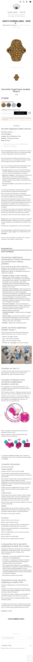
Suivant (24, 78)
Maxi (3, 340)
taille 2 (6, 458)
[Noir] (19, 105)
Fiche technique (7, 251)
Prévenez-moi (20, 113)
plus (10, 231)
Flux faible (13, 342)
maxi (14, 231)
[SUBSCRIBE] (30, 637)
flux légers (4, 233)
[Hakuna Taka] (16, 10)
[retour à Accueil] (15, 23)
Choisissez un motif (7, 101)
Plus (3, 338)
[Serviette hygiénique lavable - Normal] (16, 77)
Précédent (9, 78)
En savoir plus (6, 248)
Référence (4, 611)
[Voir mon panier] (30, 2)
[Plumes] (8, 105)
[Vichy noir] (14, 105)
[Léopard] (3, 105)
